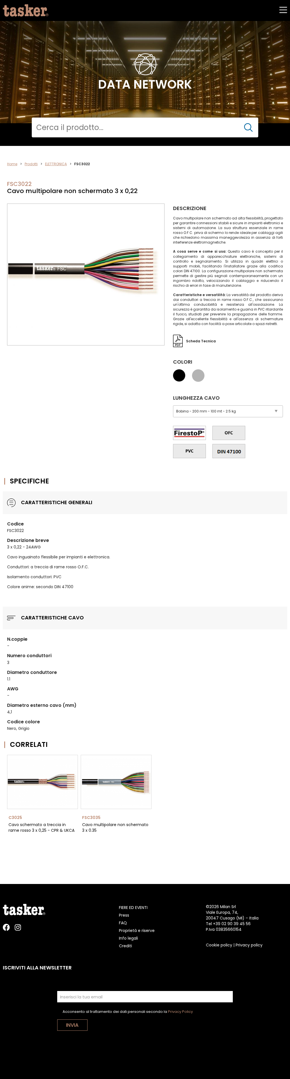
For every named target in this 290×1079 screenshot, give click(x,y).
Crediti (125, 946)
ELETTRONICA (56, 164)
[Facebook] (6, 927)
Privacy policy (249, 945)
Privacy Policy (180, 1011)
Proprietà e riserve (137, 930)
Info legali (128, 938)
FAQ (123, 923)
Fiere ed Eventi (133, 907)
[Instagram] (17, 927)
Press (124, 915)
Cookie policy (219, 945)
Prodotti (31, 164)
